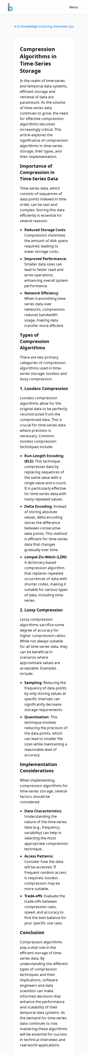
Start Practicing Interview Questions (56, 26)
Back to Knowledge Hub (26, 26)
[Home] (9, 7)
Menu (73, 7)
